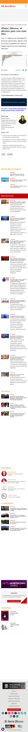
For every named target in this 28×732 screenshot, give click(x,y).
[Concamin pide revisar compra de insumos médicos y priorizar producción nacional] (5, 286)
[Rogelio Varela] (4, 473)
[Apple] (14, 716)
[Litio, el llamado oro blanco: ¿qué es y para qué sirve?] (5, 186)
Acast (10, 108)
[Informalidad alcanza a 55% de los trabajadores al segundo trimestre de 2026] (5, 508)
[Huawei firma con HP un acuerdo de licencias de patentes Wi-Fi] (5, 207)
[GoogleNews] (11, 716)
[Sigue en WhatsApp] (23, 70)
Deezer (13, 110)
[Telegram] (19, 713)
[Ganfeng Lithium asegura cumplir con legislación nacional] (5, 180)
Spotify (15, 108)
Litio (3, 154)
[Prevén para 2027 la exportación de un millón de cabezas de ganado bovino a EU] (5, 246)
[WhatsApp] (25, 713)
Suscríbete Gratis (14, 601)
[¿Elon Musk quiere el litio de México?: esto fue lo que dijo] (5, 174)
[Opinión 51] (4, 488)
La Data (10, 154)
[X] (6, 713)
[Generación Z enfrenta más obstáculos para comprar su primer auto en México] (5, 343)
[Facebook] (3, 713)
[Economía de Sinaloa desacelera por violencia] (5, 522)
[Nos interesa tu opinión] (14, 686)
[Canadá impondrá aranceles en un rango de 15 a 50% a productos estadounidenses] (5, 362)
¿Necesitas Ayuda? (14, 709)
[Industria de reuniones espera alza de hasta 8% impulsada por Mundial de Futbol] (5, 305)
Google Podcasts (6, 110)
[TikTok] (15, 713)
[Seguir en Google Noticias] (26, 70)
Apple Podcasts (21, 108)
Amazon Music (20, 110)
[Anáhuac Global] (4, 496)
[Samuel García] (4, 481)
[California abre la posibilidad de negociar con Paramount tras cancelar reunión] (5, 226)
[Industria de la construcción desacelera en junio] (5, 379)
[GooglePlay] (17, 716)
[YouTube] (9, 713)
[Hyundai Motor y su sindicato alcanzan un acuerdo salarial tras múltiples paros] (5, 515)
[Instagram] (12, 713)
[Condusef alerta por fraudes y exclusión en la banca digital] (5, 323)
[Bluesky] (22, 713)
